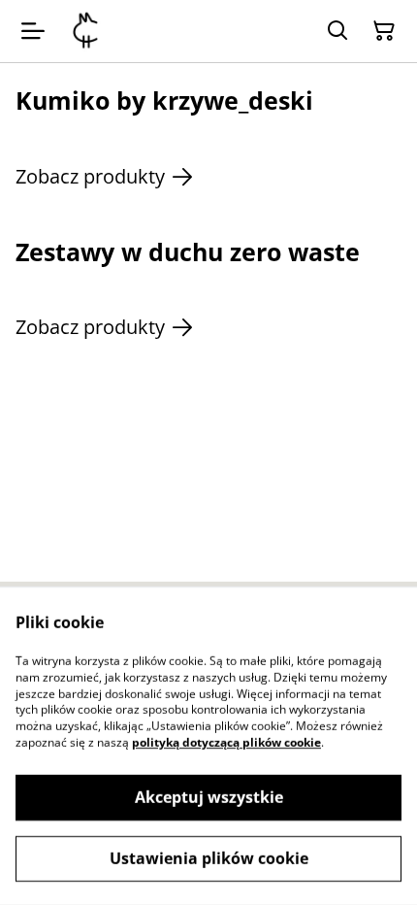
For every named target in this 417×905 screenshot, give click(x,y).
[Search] (337, 31)
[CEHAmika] (85, 31)
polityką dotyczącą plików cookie (226, 742)
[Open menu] (33, 31)
